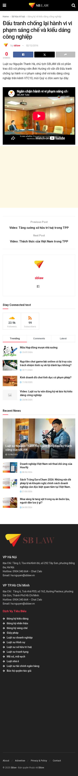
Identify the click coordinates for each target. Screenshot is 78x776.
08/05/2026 (27, 472)
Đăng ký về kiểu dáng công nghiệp (44, 16)
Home (6, 16)
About (6, 760)
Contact (57, 760)
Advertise (20, 760)
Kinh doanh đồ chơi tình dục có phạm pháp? (45, 377)
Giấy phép (12, 632)
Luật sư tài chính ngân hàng (23, 666)
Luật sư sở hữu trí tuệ (19, 647)
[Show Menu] (4, 5)
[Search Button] (73, 5)
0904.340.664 (20, 571)
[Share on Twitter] (44, 54)
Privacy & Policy (39, 760)
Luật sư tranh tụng (17, 651)
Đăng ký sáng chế (17, 628)
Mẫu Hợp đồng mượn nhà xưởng (39, 347)
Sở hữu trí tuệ (18, 16)
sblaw (17, 45)
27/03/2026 (27, 492)
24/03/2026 (27, 507)
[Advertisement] (39, 177)
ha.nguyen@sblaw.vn (23, 575)
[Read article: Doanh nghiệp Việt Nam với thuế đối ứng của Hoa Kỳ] (10, 467)
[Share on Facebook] (23, 54)
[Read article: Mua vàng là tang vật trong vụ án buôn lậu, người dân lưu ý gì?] (10, 502)
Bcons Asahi (10, 744)
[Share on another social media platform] (65, 54)
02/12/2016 (32, 45)
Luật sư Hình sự (16, 642)
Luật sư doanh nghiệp (19, 637)
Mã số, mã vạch (16, 656)
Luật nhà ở (13, 661)
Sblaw (14, 767)
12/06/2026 (12, 454)
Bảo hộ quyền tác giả (19, 670)
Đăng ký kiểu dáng (17, 618)
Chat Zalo (36, 571)
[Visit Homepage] (39, 5)
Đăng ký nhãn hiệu (17, 623)
